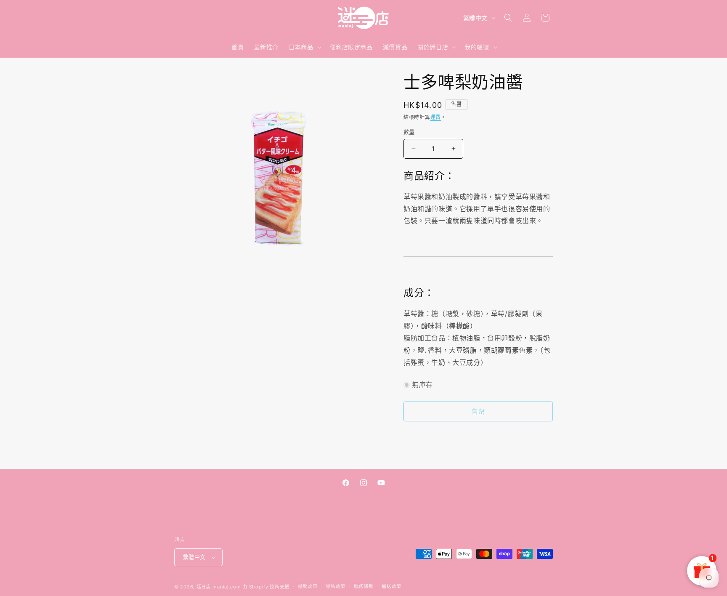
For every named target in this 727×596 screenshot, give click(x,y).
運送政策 (391, 586)
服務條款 (364, 586)
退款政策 (308, 586)
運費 (435, 117)
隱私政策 (335, 586)
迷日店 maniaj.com (218, 587)
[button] (304, 47)
